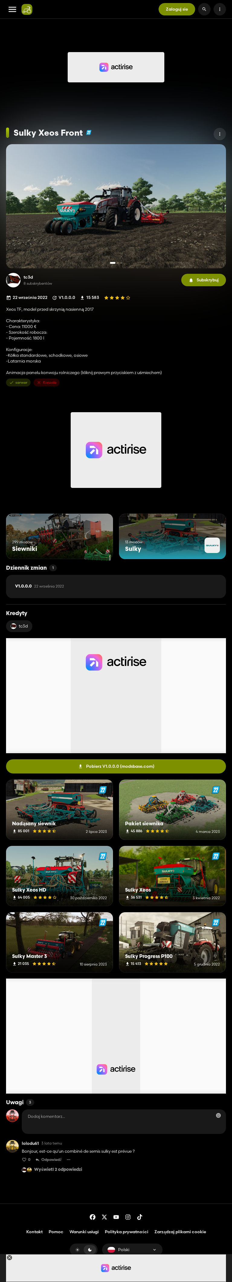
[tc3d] (13, 280)
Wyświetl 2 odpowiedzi (58, 1170)
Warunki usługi (84, 1231)
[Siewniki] (97, 548)
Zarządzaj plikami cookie (180, 1231)
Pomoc (56, 1231)
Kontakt (34, 1231)
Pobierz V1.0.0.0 (120, 766)
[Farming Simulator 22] (89, 132)
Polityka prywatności (126, 1231)
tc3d (28, 277)
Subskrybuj (208, 280)
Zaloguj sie (177, 9)
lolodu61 (30, 1143)
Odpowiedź (51, 1159)
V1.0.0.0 (39, 586)
